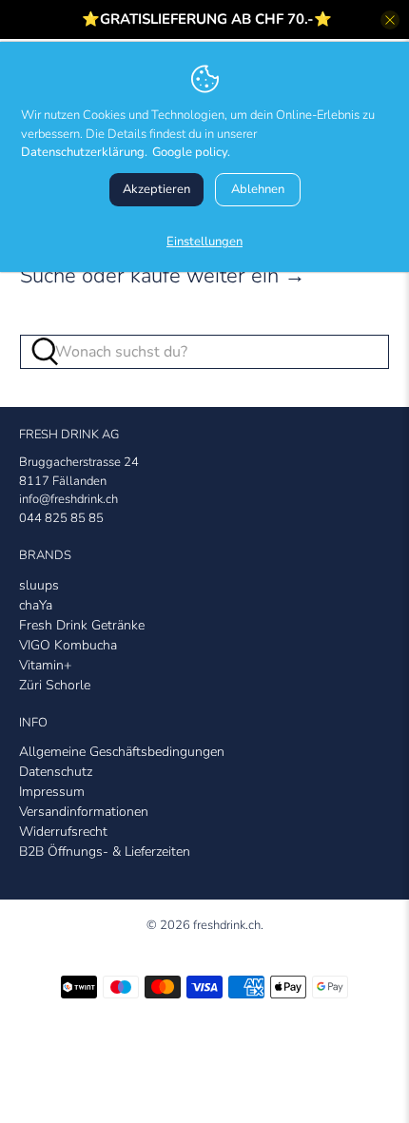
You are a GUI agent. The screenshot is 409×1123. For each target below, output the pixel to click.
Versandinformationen (83, 812)
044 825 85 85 (61, 518)
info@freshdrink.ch (68, 499)
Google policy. (191, 152)
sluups (39, 585)
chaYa (35, 605)
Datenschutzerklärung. (84, 152)
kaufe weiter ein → (217, 275)
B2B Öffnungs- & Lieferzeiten (104, 851)
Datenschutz (55, 772)
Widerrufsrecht (63, 832)
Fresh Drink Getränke (82, 625)
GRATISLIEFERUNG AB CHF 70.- (207, 19)
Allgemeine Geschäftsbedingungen (121, 752)
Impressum (52, 792)
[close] (389, 19)
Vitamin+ (45, 665)
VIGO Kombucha (68, 645)
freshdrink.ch (227, 925)
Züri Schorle (54, 685)
